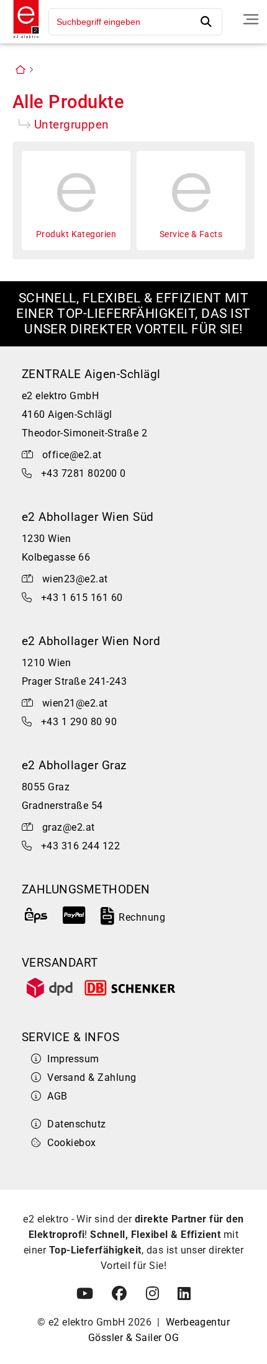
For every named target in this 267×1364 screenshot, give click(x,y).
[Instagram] (152, 1294)
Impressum (73, 1059)
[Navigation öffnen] (251, 19)
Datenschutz (76, 1124)
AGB (57, 1096)
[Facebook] (119, 1294)
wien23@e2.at (75, 579)
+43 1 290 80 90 (79, 722)
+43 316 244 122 (80, 846)
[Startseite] (23, 39)
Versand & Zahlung (91, 1077)
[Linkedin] (184, 1294)
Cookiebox (71, 1143)
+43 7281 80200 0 (83, 473)
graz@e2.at (68, 827)
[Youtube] (84, 1294)
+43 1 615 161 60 (82, 597)
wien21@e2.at (75, 703)
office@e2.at (72, 455)
